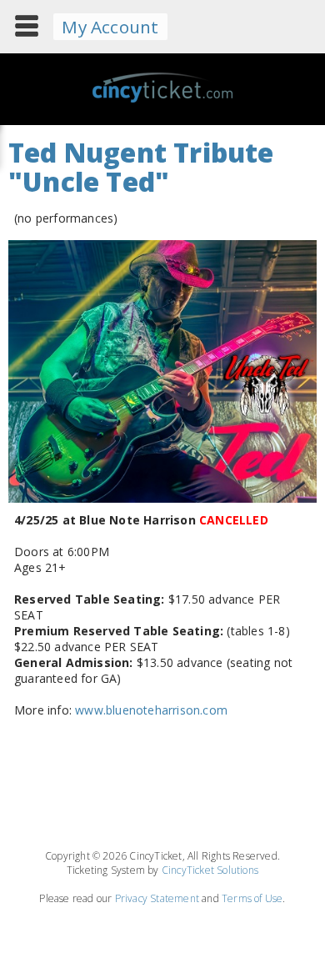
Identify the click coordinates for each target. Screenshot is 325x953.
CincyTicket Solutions (210, 870)
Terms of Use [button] (252, 898)
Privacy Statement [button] (157, 898)
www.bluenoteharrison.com (151, 710)
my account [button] (110, 26)
